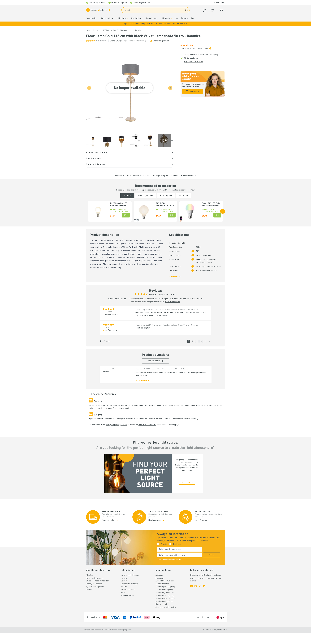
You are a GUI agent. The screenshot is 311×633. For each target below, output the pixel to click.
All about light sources (165, 593)
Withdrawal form (127, 590)
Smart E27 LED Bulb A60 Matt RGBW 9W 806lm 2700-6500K (211, 204)
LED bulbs (127, 196)
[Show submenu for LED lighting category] (127, 18)
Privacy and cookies (94, 584)
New (176, 18)
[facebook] (191, 586)
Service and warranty (129, 584)
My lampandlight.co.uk (130, 575)
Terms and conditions (95, 578)
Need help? (119, 176)
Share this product (161, 41)
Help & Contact (219, 3)
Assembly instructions (165, 581)
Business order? (127, 596)
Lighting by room (152, 18)
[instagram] (195, 586)
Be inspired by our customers (165, 176)
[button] (155, 24)
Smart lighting (136, 18)
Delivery (124, 581)
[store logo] (98, 10)
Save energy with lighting (166, 607)
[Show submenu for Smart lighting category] (142, 18)
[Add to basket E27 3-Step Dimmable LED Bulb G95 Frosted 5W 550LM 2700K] (172, 215)
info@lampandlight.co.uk (116, 425)
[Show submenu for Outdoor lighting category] (114, 18)
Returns (124, 587)
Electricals (183, 196)
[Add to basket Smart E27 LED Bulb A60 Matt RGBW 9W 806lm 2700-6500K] (217, 215)
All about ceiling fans (164, 601)
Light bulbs (166, 18)
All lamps (159, 575)
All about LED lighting (164, 590)
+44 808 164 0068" (147, 425)
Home (88, 30)
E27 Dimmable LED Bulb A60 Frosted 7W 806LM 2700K (119, 204)
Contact (89, 590)
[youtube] (204, 586)
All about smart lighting (165, 598)
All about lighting (162, 584)
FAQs (123, 593)
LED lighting (122, 18)
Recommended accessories (138, 176)
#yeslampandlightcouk (95, 587)
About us (89, 575)
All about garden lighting (165, 587)
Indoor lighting (91, 18)
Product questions (189, 176)
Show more (176, 277)
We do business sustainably (97, 581)
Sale (192, 18)
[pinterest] (200, 586)
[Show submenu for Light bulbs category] (171, 18)
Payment (124, 578)
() (101, 41)
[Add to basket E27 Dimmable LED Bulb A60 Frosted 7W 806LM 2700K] (126, 215)
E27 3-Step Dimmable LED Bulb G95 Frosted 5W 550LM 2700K (165, 204)
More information (172, 302)
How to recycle (162, 604)
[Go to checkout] (172, 140)
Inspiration (160, 578)
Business (184, 18)
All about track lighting (165, 596)
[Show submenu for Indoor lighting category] (97, 18)
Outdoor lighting (107, 18)
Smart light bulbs (145, 196)
